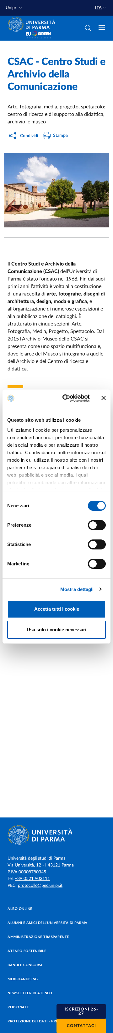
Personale (18, 1007)
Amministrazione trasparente (38, 937)
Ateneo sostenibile (27, 951)
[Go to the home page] (33, 24)
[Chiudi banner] (103, 398)
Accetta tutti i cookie (56, 609)
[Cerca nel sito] (88, 28)
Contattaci (81, 1026)
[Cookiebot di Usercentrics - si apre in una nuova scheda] (66, 398)
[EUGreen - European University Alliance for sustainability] (38, 35)
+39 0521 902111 (32, 879)
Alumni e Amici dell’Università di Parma (48, 923)
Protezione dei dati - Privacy (37, 1021)
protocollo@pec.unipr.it (40, 885)
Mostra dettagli (77, 589)
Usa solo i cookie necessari (56, 629)
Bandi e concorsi (25, 965)
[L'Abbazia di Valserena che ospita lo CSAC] (56, 190)
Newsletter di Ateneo (30, 993)
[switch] (97, 525)
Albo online (20, 909)
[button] (14, 8)
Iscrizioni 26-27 (81, 1011)
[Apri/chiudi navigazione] (101, 27)
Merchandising (23, 979)
